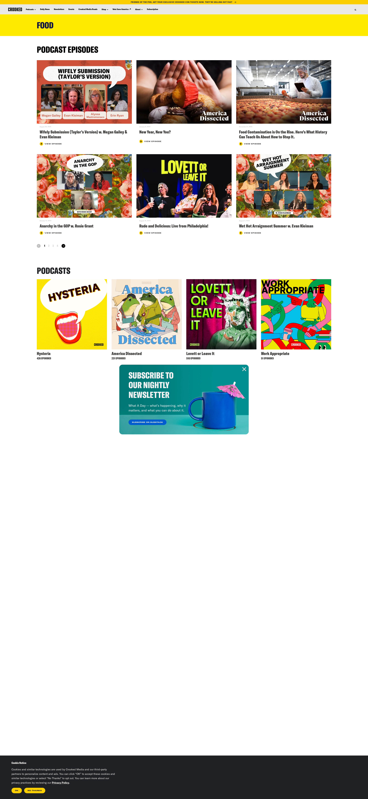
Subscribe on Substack (147, 422)
